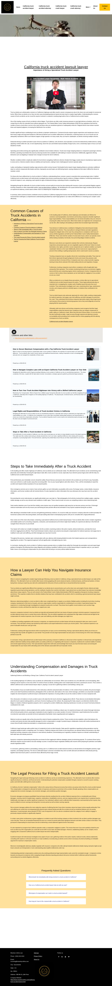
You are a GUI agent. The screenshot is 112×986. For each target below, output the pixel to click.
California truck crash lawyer (61, 7)
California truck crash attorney (75, 7)
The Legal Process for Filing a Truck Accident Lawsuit (29, 237)
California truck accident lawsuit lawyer (56, 67)
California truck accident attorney (45, 7)
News (18, 7)
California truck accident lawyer (28, 7)
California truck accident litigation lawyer (61, 321)
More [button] (87, 7)
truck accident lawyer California (48, 187)
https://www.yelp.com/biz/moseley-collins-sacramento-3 (31, 338)
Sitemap (36, 953)
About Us (95, 7)
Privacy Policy (38, 956)
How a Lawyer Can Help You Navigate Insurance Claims (30, 231)
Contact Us (104, 7)
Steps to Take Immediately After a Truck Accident (28, 229)
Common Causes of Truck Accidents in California (28, 227)
